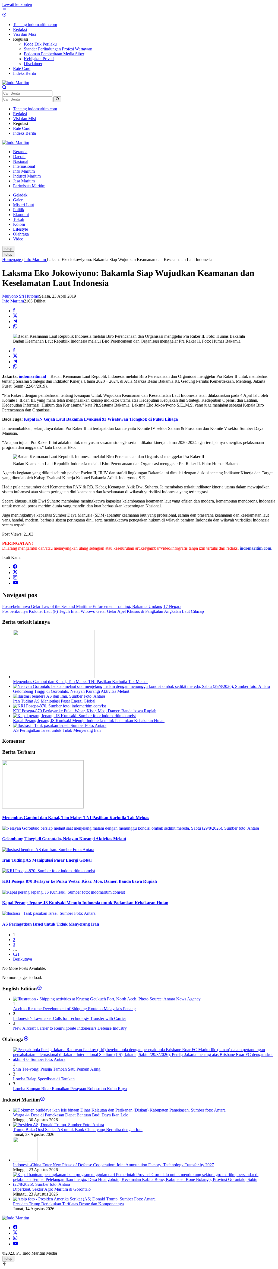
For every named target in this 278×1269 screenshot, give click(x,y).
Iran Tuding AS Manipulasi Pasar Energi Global (54, 701)
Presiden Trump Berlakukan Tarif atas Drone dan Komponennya (68, 1204)
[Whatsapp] (15, 327)
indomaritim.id (32, 376)
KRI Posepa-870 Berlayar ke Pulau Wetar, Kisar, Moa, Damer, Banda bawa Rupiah (84, 710)
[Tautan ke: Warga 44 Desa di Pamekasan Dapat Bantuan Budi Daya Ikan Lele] (119, 1110)
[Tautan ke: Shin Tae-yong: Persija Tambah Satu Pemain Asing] (144, 1059)
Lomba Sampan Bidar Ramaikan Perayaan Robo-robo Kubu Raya (70, 1088)
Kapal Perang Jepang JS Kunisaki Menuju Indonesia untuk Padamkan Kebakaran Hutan (89, 720)
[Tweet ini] (15, 316)
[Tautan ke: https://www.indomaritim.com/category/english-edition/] (39, 988)
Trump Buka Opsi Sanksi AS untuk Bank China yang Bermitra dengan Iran (78, 1129)
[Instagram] (15, 578)
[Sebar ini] (14, 310)
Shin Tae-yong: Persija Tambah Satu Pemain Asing (56, 1069)
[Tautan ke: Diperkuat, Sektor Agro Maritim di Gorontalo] (144, 1184)
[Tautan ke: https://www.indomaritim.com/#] (26, 1039)
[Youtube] (15, 583)
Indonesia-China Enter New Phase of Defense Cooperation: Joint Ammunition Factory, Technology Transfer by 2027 (113, 1164)
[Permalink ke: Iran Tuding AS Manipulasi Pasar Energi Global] (59, 696)
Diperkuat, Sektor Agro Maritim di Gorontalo (52, 1189)
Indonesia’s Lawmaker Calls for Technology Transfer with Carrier (69, 1018)
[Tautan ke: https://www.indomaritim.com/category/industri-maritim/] (42, 1100)
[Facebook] (15, 567)
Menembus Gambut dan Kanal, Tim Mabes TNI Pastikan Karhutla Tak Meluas (80, 681)
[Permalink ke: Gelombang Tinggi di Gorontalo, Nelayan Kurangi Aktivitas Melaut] (141, 686)
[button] (57, 99)
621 (16, 954)
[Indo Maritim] (15, 82)
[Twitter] (15, 572)
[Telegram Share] (15, 321)
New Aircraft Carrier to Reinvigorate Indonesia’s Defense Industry (70, 1028)
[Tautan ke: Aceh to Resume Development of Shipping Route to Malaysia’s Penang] (107, 999)
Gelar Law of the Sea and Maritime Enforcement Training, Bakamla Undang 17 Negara (91, 606)
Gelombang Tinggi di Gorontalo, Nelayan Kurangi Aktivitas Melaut (71, 691)
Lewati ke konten (17, 4)
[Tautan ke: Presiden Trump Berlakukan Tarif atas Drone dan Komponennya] (84, 1199)
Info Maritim (13, 301)
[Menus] (4, 10)
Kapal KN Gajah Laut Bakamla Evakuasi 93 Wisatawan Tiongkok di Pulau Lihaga (101, 419)
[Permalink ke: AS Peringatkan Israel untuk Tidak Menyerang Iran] (59, 725)
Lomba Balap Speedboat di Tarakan (44, 1079)
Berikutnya (22, 959)
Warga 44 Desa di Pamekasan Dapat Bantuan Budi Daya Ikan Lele (70, 1115)
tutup (8, 249)
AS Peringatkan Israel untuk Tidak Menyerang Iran (57, 730)
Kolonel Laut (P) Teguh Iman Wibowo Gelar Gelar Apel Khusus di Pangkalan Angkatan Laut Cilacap (103, 611)
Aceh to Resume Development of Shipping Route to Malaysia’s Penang (74, 1008)
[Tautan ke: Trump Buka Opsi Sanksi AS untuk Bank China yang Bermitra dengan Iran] (58, 1124)
